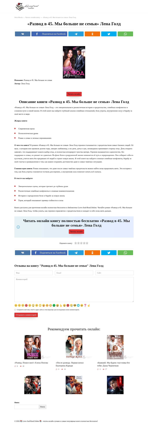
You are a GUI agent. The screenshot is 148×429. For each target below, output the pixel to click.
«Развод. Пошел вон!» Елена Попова (31, 362)
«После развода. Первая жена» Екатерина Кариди (70, 364)
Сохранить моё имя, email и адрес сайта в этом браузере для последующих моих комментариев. (48, 310)
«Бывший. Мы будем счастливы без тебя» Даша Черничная (113, 364)
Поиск (16, 403)
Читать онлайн (74, 94)
